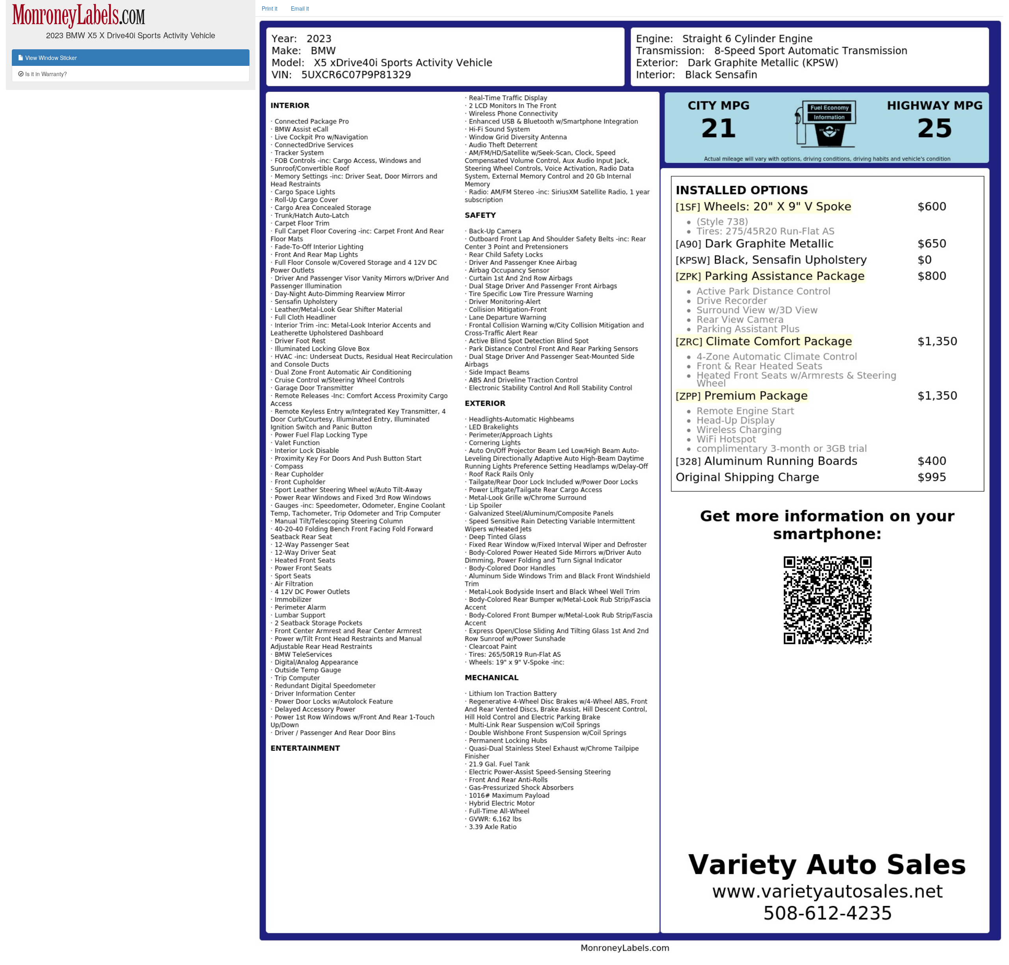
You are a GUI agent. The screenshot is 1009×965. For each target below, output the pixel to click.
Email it (300, 8)
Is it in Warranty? (45, 74)
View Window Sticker (50, 58)
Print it (269, 8)
